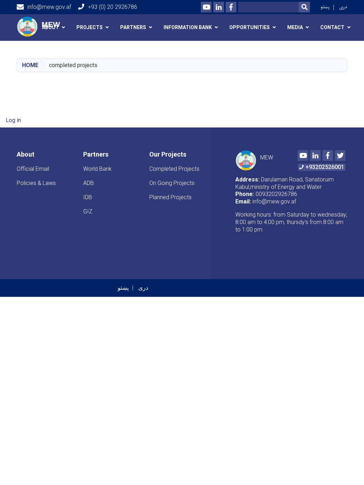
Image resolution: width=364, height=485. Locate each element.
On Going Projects (171, 183)
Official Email (33, 168)
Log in (13, 120)
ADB (88, 183)
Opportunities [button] (249, 27)
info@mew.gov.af (49, 7)
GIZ (87, 211)
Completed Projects (174, 168)
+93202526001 (324, 167)
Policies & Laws (36, 183)
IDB (87, 197)
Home (30, 65)
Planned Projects (170, 197)
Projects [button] (89, 27)
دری (343, 6)
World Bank (97, 168)
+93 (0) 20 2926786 (112, 7)
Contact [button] (332, 27)
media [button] (295, 27)
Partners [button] (133, 27)
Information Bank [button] (188, 27)
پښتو (325, 6)
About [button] (50, 27)
